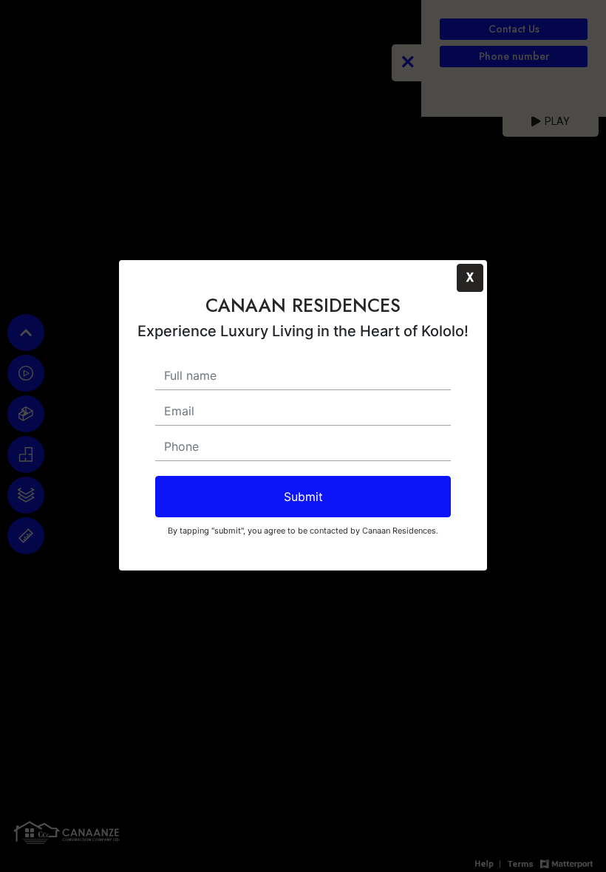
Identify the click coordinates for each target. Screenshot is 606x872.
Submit (303, 496)
